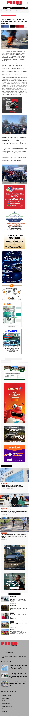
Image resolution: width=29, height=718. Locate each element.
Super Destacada (7, 10)
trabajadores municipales (6, 360)
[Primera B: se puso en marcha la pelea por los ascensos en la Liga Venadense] (5, 624)
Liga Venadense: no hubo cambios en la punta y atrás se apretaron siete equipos (18, 632)
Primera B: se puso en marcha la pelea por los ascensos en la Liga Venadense (18, 625)
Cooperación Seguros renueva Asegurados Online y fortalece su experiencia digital (12, 486)
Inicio (2, 10)
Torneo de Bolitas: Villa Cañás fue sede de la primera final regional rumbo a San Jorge (14, 536)
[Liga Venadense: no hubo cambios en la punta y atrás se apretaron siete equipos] (5, 632)
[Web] (14, 453)
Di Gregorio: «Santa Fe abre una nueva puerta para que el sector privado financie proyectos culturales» (18, 616)
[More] (25, 26)
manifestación (12, 358)
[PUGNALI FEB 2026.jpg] (14, 341)
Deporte (12, 621)
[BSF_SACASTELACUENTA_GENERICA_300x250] (14, 581)
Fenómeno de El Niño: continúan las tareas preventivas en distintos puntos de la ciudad (18, 608)
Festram (7, 358)
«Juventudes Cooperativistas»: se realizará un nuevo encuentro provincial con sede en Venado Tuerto (14, 511)
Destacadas (4, 483)
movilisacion (19, 358)
